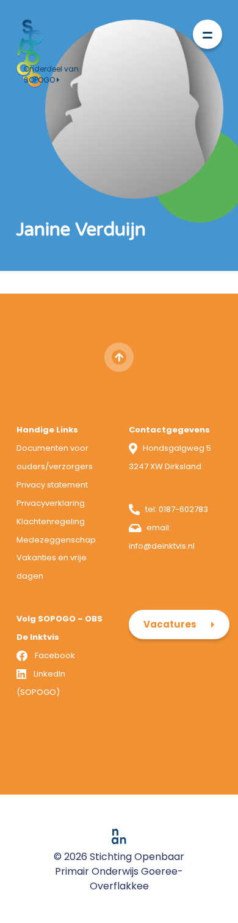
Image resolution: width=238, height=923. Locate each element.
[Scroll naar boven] (119, 357)
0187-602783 (183, 509)
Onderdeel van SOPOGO (51, 74)
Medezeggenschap (56, 540)
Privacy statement (52, 485)
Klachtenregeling (50, 521)
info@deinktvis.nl (162, 546)
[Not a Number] (119, 836)
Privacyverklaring (50, 503)
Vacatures (170, 624)
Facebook (55, 655)
